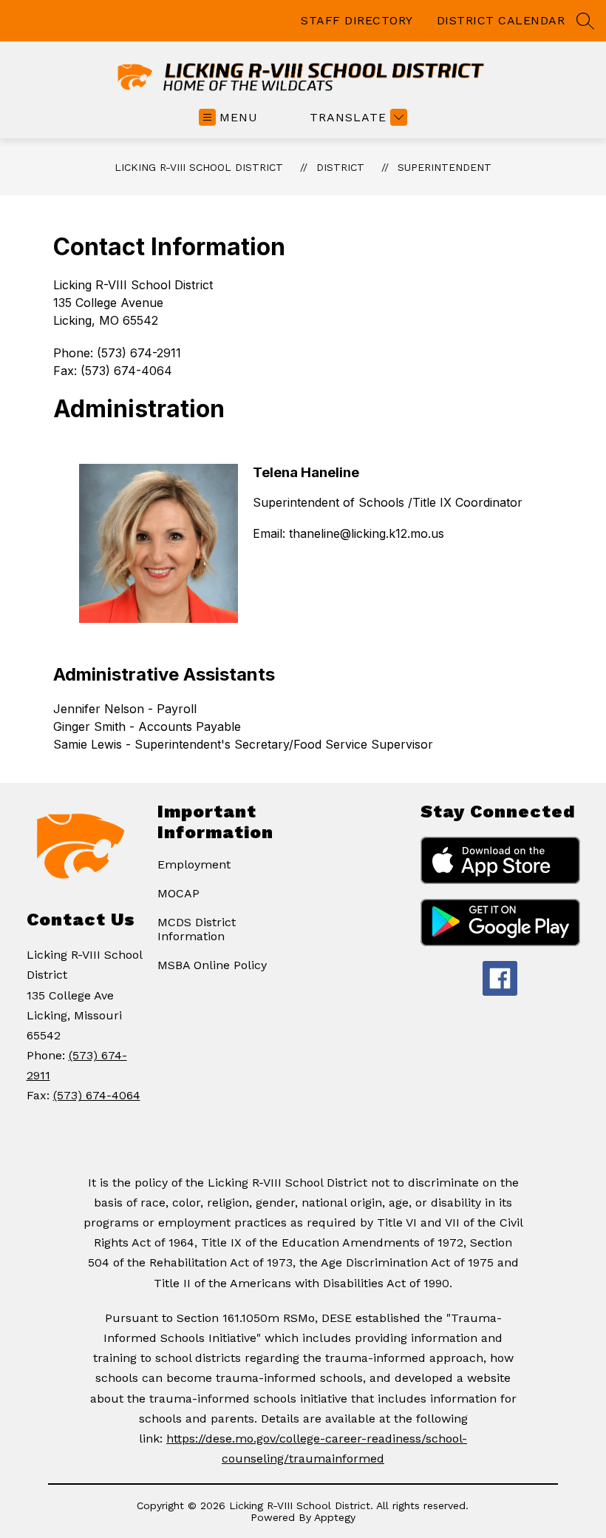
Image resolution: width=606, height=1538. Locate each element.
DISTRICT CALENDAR (501, 20)
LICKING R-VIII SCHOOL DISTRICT (199, 167)
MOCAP (178, 893)
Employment (194, 864)
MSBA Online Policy (212, 965)
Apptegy (334, 1517)
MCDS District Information (196, 929)
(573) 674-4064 (96, 1095)
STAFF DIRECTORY (357, 20)
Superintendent (444, 167)
